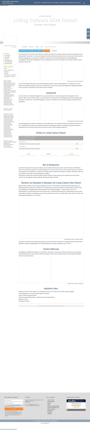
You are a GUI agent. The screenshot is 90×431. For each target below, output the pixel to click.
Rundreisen (8, 63)
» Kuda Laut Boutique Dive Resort (9, 92)
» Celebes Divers (6, 126)
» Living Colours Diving (7, 124)
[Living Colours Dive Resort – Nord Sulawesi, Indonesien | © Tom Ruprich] (29, 79)
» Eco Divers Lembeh (7, 122)
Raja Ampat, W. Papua (9, 76)
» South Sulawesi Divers (7, 135)
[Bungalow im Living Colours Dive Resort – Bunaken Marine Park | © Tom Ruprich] (72, 79)
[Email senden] (88, 33)
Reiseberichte (77, 2)
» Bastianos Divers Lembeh (8, 117)
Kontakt (49, 412)
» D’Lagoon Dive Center (7, 120)
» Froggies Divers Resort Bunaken (9, 90)
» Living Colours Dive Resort (8, 94)
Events (49, 403)
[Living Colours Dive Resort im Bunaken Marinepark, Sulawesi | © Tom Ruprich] (24, 326)
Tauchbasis (35, 50)
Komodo (6, 71)
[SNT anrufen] (88, 37)
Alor (5, 68)
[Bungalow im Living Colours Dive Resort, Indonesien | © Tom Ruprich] (77, 326)
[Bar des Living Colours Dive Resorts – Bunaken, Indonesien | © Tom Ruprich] (67, 282)
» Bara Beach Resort (7, 81)
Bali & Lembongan (9, 70)
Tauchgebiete (24, 46)
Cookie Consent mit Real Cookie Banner (8, 429)
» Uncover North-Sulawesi (8, 147)
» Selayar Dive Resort (7, 133)
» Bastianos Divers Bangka (8, 115)
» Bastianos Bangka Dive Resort (9, 83)
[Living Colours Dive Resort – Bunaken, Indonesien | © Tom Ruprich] (37, 316)
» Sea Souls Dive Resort (7, 99)
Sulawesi (37, 46)
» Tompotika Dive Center (7, 136)
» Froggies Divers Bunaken (8, 129)
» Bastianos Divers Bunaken (8, 116)
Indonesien (31, 46)
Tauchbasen (8, 62)
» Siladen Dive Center (7, 134)
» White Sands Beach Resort (8, 104)
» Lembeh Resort (6, 93)
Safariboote (8, 60)
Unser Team (50, 400)
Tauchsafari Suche (46, 2)
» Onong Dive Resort (7, 97)
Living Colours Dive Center (25, 195)
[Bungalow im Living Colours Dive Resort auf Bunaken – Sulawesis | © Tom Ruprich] (51, 119)
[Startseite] (19, 46)
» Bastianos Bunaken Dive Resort (9, 84)
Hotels (42, 46)
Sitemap (49, 413)
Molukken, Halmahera (10, 75)
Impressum (50, 410)
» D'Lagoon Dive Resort (7, 88)
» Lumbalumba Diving (7, 130)
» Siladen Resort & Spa (7, 102)
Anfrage (47, 50)
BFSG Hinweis (51, 409)
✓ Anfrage (71, 153)
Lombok (6, 73)
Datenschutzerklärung (53, 406)
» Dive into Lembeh (6, 89)
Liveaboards (55, 2)
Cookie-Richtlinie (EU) (53, 407)
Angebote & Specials (66, 2)
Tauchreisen (37, 2)
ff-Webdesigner (54, 420)
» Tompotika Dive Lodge (7, 103)
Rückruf (48, 153)
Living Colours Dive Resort (25, 50)
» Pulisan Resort (6, 98)
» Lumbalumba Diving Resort (8, 95)
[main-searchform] (88, 3)
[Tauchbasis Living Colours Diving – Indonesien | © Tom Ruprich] (51, 79)
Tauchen (7, 57)
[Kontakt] (88, 30)
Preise (41, 50)
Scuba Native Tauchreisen (10, 1)
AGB (48, 404)
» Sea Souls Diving (6, 131)
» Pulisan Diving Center (7, 125)
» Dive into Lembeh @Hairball (8, 121)
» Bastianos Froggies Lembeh (8, 85)
